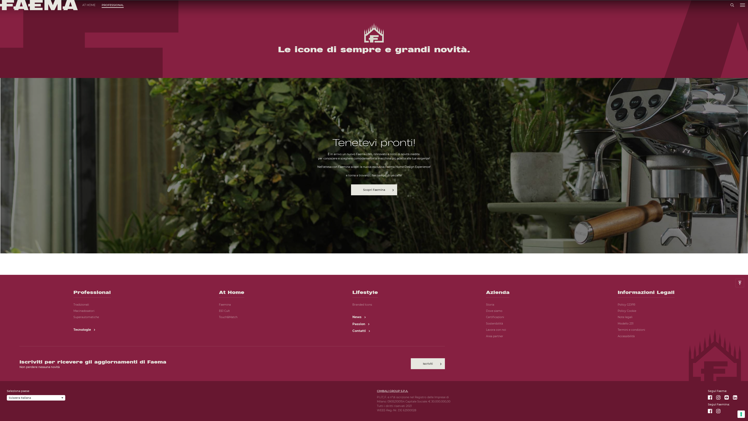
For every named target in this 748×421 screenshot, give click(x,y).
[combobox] (36, 398)
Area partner (494, 336)
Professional (113, 5)
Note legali (625, 317)
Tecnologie (82, 330)
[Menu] (742, 5)
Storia (490, 304)
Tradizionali (81, 304)
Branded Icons (362, 304)
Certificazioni (495, 317)
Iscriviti (428, 363)
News (357, 317)
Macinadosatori (83, 311)
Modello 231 (625, 323)
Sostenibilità (494, 323)
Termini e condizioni (631, 330)
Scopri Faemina (374, 190)
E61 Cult (224, 311)
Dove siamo (494, 311)
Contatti (359, 331)
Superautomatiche (86, 317)
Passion (359, 324)
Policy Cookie (627, 311)
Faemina (225, 304)
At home (88, 5)
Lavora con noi (496, 330)
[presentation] (374, 210)
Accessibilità (626, 336)
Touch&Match (228, 317)
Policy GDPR (626, 304)
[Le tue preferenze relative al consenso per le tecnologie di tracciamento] (741, 414)
